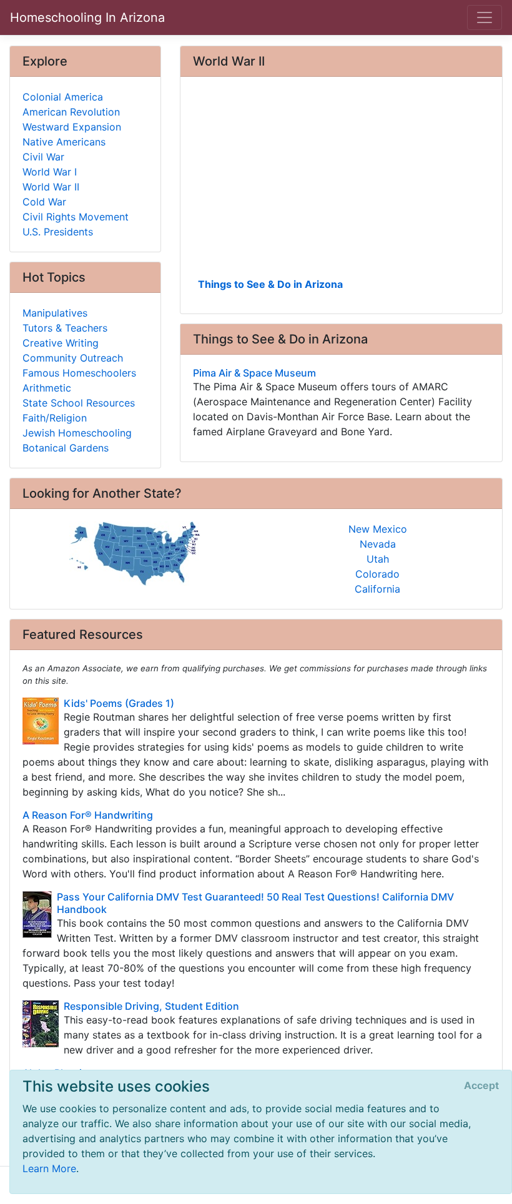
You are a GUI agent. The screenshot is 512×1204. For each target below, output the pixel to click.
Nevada (378, 544)
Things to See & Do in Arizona (270, 284)
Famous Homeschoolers (79, 373)
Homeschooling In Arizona (87, 17)
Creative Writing (60, 343)
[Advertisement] (341, 181)
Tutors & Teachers (64, 328)
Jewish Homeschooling (77, 433)
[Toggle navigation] (484, 17)
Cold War (44, 201)
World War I (49, 171)
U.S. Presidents (57, 231)
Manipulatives (54, 313)
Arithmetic (46, 388)
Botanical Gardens (65, 448)
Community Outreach (72, 358)
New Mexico (377, 529)
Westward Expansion (71, 127)
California (377, 589)
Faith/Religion (54, 418)
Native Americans (64, 142)
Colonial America (62, 97)
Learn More (49, 1168)
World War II (50, 186)
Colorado (377, 574)
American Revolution (71, 112)
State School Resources (78, 403)
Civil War (43, 156)
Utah (378, 559)
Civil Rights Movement (75, 216)
